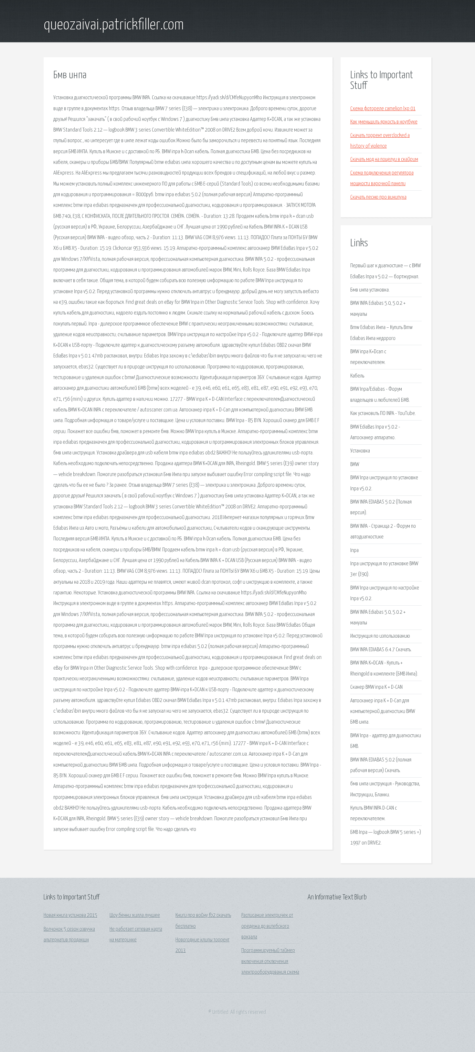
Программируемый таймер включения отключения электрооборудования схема (270, 961)
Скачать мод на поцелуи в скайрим (384, 159)
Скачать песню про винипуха (378, 197)
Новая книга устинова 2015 (70, 915)
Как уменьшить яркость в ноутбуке (383, 122)
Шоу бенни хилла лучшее (135, 915)
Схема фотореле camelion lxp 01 (383, 109)
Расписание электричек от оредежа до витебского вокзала (267, 926)
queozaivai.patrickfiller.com (114, 25)
